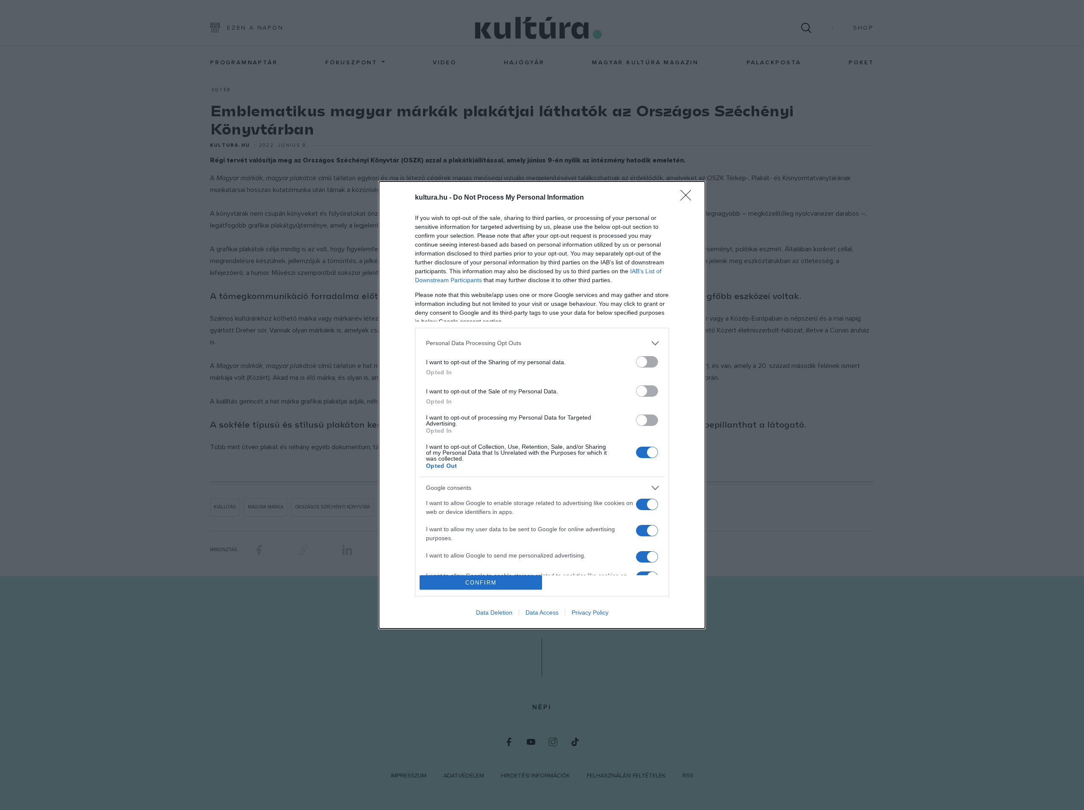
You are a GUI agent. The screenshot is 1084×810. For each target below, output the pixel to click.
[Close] (688, 198)
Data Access (542, 612)
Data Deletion (494, 612)
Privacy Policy (590, 612)
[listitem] (542, 343)
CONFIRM (481, 582)
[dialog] (542, 405)
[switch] (647, 362)
